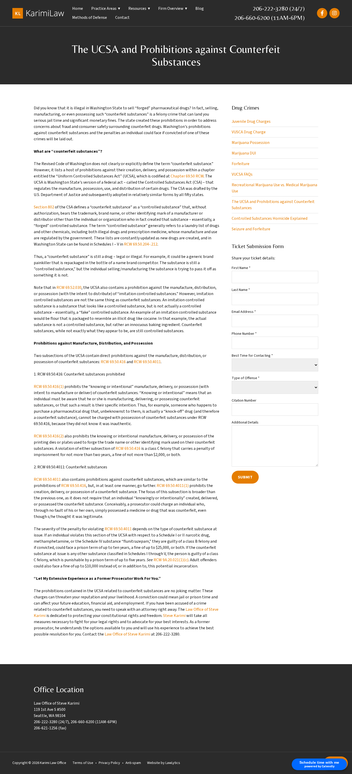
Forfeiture (240, 164)
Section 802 (44, 207)
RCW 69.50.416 (113, 362)
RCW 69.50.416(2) (49, 436)
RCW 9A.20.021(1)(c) (171, 560)
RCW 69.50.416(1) (49, 386)
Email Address (244, 311)
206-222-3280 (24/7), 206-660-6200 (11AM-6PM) (75, 722)
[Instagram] (334, 13)
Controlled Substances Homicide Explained (269, 218)
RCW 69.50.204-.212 (140, 244)
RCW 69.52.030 (68, 287)
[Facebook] (322, 13)
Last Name (241, 289)
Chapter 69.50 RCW (187, 176)
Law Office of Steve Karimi (127, 634)
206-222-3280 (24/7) (279, 8)
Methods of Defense (89, 17)
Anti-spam (133, 762)
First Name (241, 268)
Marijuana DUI (244, 153)
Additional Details (245, 422)
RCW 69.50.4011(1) (173, 485)
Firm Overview (170, 8)
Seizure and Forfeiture (251, 229)
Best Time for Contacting (252, 355)
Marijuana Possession (251, 142)
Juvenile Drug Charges (251, 121)
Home (77, 8)
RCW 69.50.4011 (147, 362)
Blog (199, 8)
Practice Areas (103, 8)
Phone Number (244, 333)
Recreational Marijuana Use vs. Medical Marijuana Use (274, 188)
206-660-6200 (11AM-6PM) (269, 17)
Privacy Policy (109, 762)
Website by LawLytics (163, 762)
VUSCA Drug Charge (249, 132)
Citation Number (244, 400)
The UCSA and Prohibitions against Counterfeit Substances (273, 205)
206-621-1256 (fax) (50, 728)
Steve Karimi (174, 615)
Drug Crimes (245, 108)
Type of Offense (245, 378)
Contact (122, 17)
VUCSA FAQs (242, 174)
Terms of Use (82, 762)
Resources (137, 8)
